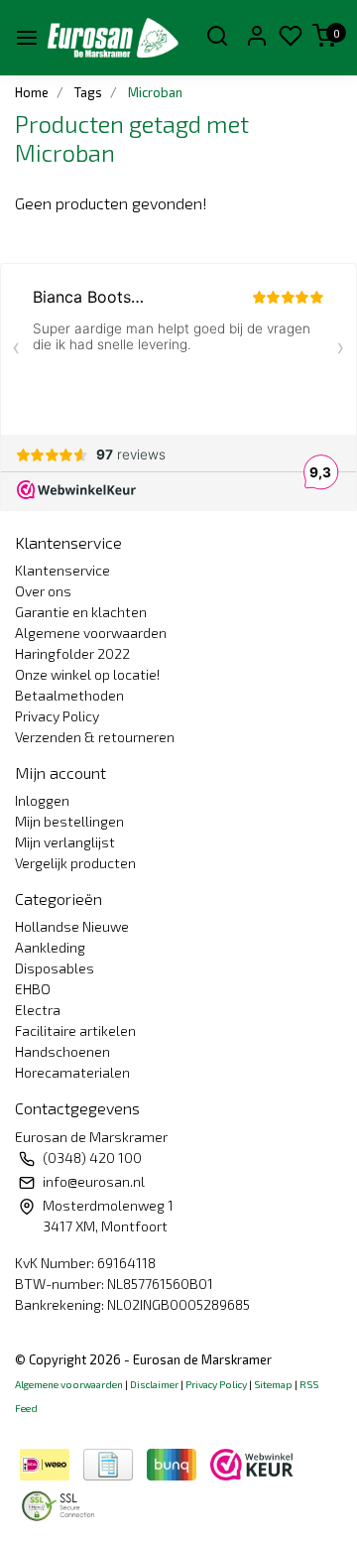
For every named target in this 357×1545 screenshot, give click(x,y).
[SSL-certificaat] (61, 1502)
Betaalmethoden (69, 695)
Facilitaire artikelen (75, 1030)
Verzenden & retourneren (95, 736)
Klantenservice (62, 570)
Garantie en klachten (81, 611)
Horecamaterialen (72, 1072)
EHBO (33, 988)
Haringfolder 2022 (72, 653)
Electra (37, 1009)
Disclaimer (154, 1384)
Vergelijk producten (75, 862)
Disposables (54, 968)
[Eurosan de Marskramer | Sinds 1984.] (112, 38)
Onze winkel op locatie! (87, 674)
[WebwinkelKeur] (251, 1461)
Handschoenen (62, 1051)
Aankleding (50, 947)
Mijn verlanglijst (65, 842)
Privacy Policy (57, 716)
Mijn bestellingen (69, 821)
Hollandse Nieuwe (72, 926)
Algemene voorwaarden (91, 632)
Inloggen (42, 800)
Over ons (43, 590)
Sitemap (273, 1384)
